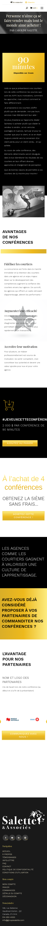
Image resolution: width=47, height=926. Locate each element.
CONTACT (6, 866)
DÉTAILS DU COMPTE (12, 893)
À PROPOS (7, 854)
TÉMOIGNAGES (9, 857)
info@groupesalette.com (13, 920)
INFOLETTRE (8, 860)
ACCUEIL (6, 851)
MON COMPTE (9, 884)
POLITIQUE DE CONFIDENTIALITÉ (17, 869)
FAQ (4, 863)
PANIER (5, 887)
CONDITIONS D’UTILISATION (15, 872)
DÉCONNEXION (9, 896)
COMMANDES (8, 890)
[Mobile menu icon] (42, 8)
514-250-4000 (8, 917)
